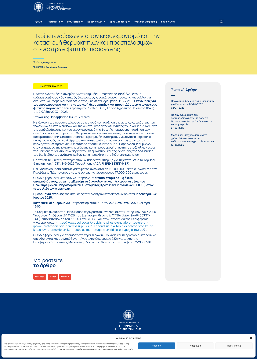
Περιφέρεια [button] (53, 21)
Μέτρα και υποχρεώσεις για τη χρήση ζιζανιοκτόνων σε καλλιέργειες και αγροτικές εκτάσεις (193, 138)
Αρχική (38, 21)
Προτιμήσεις (234, 345)
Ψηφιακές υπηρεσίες (145, 21)
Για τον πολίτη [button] (94, 21)
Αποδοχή (156, 345)
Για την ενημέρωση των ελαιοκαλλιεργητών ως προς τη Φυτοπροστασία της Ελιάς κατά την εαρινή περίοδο (191, 119)
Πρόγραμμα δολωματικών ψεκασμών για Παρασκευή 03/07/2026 (192, 103)
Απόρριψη (195, 345)
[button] (251, 337)
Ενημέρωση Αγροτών (56, 67)
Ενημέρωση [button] (73, 21)
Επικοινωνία (168, 21)
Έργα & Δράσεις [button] (118, 21)
